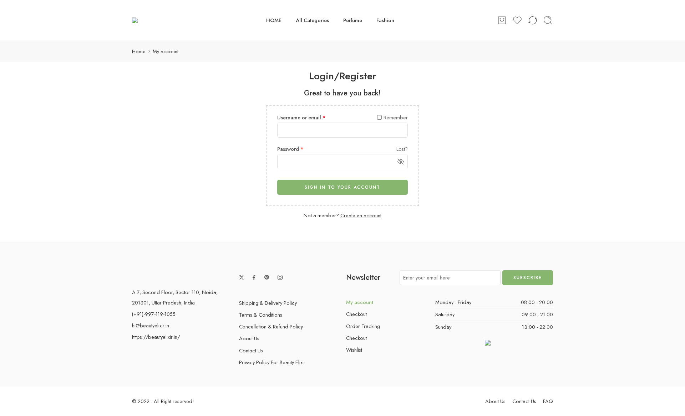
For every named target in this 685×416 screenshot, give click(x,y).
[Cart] (502, 20)
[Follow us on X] (241, 277)
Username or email (301, 117)
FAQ (548, 401)
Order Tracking (363, 326)
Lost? (402, 149)
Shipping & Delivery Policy (268, 303)
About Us (249, 338)
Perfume (352, 20)
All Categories (312, 20)
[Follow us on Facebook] (254, 277)
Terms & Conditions (260, 314)
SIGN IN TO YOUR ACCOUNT (342, 187)
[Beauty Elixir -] (147, 20)
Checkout (356, 314)
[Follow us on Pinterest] (267, 277)
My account (359, 302)
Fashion (385, 20)
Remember (396, 117)
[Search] (548, 20)
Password (290, 149)
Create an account (360, 215)
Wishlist (354, 349)
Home (139, 51)
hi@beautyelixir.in (150, 325)
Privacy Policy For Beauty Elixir (272, 362)
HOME (273, 20)
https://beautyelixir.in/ (156, 337)
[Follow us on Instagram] (280, 277)
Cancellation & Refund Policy (271, 326)
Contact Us (251, 350)
